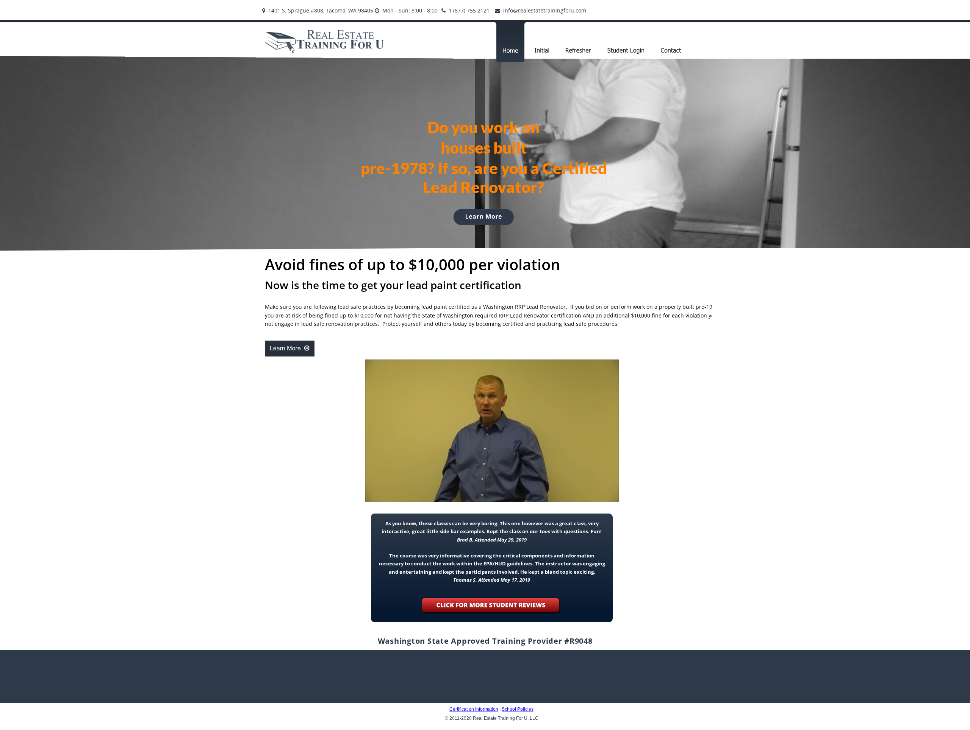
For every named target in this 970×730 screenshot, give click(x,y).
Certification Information (473, 709)
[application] (492, 431)
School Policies (518, 709)
